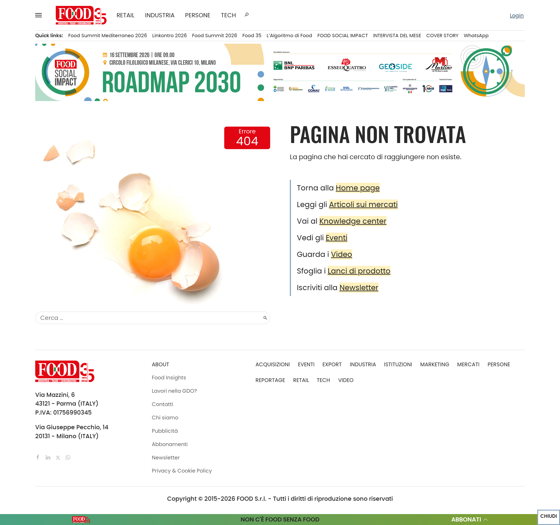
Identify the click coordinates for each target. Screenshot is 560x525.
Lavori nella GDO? (174, 391)
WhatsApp (476, 35)
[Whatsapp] (68, 457)
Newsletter (359, 288)
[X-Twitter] (58, 457)
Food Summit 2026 (214, 35)
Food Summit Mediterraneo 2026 (107, 35)
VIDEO (346, 380)
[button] (40, 15)
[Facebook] (38, 457)
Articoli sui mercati (363, 204)
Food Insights (169, 377)
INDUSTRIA (160, 15)
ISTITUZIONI (398, 364)
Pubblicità (165, 431)
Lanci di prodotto (359, 271)
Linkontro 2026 (169, 35)
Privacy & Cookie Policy (182, 470)
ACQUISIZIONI (273, 364)
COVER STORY (442, 35)
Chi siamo (165, 417)
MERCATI (468, 364)
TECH (228, 15)
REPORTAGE (270, 380)
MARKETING (434, 364)
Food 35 (251, 35)
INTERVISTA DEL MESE (397, 35)
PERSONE (197, 15)
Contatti (162, 404)
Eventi (336, 238)
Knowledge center (353, 221)
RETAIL (126, 15)
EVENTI (306, 364)
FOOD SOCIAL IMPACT (342, 35)
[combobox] (149, 318)
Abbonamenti (170, 444)
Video (341, 254)
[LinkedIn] (48, 457)
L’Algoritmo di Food (289, 35)
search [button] (246, 14)
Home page (358, 188)
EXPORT (332, 364)
